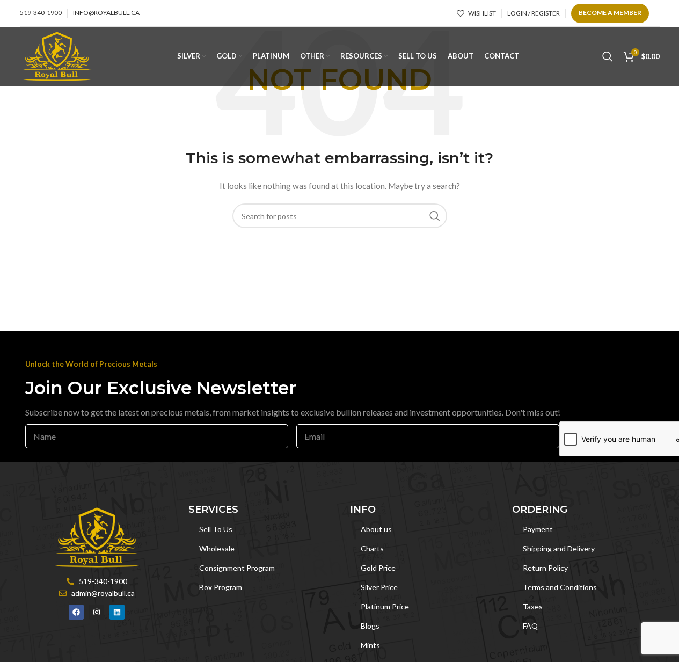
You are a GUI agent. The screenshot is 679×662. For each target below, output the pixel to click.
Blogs (370, 625)
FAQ (530, 625)
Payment (538, 529)
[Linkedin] (117, 612)
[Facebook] (76, 612)
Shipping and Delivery (559, 548)
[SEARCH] (434, 215)
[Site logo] (57, 55)
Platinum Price (385, 606)
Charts (372, 548)
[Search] (607, 56)
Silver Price (379, 587)
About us (376, 529)
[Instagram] (96, 612)
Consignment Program (237, 567)
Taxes (533, 606)
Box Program (220, 587)
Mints (370, 645)
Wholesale (217, 548)
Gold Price (378, 567)
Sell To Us (215, 529)
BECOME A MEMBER (610, 13)
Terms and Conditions (560, 587)
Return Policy (545, 567)
